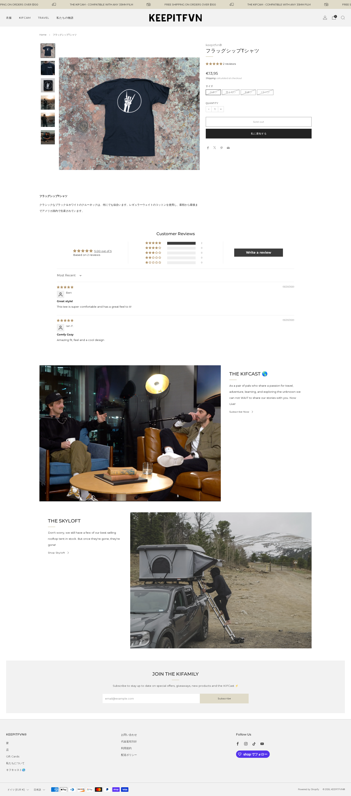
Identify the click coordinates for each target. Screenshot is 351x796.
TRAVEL (43, 17)
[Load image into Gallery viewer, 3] (48, 85)
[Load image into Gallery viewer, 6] (48, 137)
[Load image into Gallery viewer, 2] (48, 68)
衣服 (9, 17)
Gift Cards (12, 756)
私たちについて (15, 763)
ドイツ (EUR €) (16, 789)
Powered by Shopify (308, 789)
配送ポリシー (129, 754)
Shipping (211, 78)
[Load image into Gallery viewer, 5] (48, 119)
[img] (65, 287)
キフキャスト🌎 (15, 769)
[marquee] (175, 4)
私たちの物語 (65, 17)
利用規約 (126, 748)
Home (42, 34)
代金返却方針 (129, 741)
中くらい (231, 92)
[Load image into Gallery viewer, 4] (48, 102)
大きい (248, 92)
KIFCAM (25, 17)
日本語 (37, 789)
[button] (214, 63)
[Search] (343, 18)
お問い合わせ (129, 734)
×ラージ (265, 92)
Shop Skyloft (56, 552)
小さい (213, 92)
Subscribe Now (239, 411)
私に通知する (259, 133)
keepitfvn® (214, 45)
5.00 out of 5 (103, 251)
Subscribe (224, 698)
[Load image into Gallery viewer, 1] (48, 50)
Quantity (212, 103)
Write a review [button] (258, 252)
